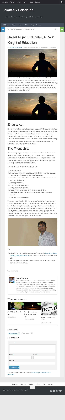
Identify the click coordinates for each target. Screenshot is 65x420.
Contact (37, 2)
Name (11, 354)
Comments (14, 333)
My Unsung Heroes (15, 29)
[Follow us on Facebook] (57, 391)
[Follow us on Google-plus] (60, 391)
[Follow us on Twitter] (54, 391)
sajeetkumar (15, 271)
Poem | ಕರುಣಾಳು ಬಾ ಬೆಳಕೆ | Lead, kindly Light (30, 314)
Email (35, 354)
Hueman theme (24, 390)
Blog (31, 2)
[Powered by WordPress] (10, 390)
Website (11, 360)
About (12, 2)
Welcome (5, 2)
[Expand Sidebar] (3, 29)
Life (25, 2)
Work (18, 2)
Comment (12, 343)
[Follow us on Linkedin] (51, 391)
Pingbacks (27, 333)
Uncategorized (29, 29)
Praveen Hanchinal (18, 10)
